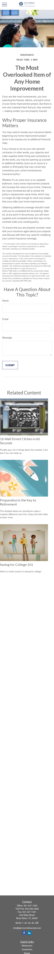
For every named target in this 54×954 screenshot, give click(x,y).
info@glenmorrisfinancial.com (27, 927)
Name (5, 300)
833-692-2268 (32, 908)
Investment (27, 949)
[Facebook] (24, 933)
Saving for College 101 (16, 565)
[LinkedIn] (29, 933)
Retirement (27, 945)
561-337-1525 (30, 905)
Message (7, 337)
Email (5, 319)
